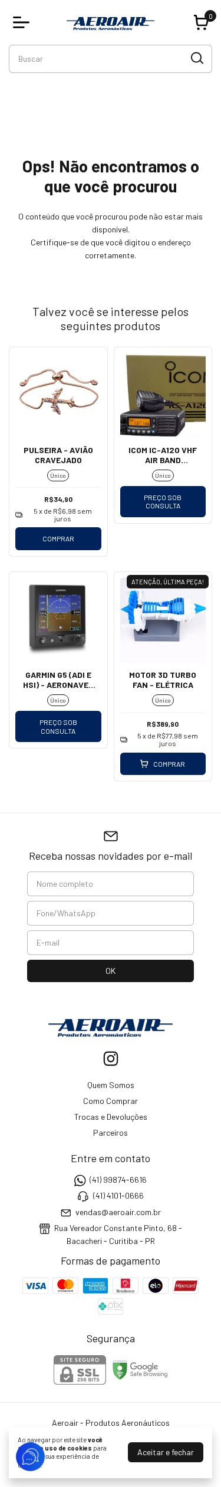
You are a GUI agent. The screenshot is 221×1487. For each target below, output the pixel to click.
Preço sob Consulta (163, 501)
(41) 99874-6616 (118, 1180)
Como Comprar (110, 1101)
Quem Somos (110, 1085)
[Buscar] (196, 58)
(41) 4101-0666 (118, 1196)
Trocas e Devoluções (110, 1117)
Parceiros (110, 1132)
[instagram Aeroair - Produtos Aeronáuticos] (111, 1059)
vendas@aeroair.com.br (118, 1212)
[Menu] (23, 22)
